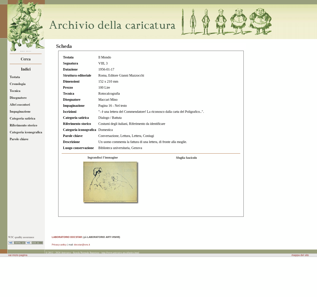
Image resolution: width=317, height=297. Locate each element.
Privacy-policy (59, 244)
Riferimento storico (23, 125)
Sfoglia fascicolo (186, 157)
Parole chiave (19, 139)
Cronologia (18, 83)
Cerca (26, 59)
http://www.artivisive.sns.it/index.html (120, 252)
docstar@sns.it (82, 244)
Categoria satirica (22, 118)
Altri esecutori (20, 104)
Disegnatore (18, 97)
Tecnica (15, 90)
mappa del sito (300, 255)
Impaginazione (20, 111)
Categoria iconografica (26, 132)
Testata (15, 76)
